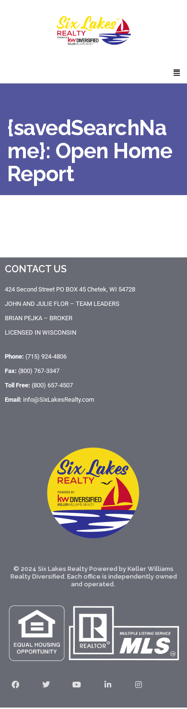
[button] (177, 72)
